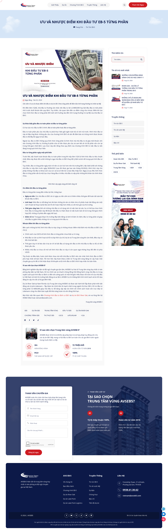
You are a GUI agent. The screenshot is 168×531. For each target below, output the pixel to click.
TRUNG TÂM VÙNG (51, 311)
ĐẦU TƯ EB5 (67, 311)
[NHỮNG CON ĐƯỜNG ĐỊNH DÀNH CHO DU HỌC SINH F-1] (116, 76)
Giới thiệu (55, 5)
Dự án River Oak (119, 163)
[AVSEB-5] (29, 475)
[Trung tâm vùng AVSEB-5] (28, 5)
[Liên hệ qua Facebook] (163, 514)
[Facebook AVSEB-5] (66, 515)
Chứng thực (93, 495)
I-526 (83, 315)
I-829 (132, 168)
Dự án (64, 5)
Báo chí (116, 143)
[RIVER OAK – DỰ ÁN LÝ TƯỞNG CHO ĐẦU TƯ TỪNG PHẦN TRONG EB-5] (116, 87)
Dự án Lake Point (69, 499)
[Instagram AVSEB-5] (76, 515)
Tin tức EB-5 (90, 27)
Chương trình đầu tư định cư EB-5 (56, 295)
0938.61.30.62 (130, 490)
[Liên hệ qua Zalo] (163, 509)
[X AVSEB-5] (86, 515)
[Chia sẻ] (25, 320)
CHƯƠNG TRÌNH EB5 (32, 315)
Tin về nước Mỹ (119, 130)
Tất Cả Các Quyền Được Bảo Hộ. (137, 515)
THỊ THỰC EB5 (49, 315)
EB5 (26, 311)
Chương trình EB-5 (77, 5)
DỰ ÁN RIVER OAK (82, 311)
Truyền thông (92, 5)
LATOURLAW (72, 315)
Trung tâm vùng (119, 168)
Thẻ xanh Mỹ (135, 163)
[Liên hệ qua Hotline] (163, 519)
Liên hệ (103, 5)
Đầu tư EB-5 (133, 159)
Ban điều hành (68, 486)
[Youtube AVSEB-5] (71, 515)
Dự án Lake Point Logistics (72, 503)
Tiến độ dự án (94, 503)
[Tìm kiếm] (141, 59)
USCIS (61, 315)
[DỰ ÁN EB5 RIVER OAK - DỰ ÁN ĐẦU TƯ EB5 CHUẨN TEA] (128, 213)
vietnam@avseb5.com (132, 495)
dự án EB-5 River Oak (80, 295)
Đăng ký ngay (34, 452)
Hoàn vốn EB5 (118, 159)
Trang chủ (79, 27)
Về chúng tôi (67, 482)
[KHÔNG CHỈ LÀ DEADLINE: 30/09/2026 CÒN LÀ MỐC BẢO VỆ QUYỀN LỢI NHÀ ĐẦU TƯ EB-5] (116, 99)
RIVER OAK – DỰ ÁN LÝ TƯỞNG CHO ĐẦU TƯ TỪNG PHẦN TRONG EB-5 (132, 88)
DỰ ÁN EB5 (36, 311)
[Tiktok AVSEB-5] (81, 515)
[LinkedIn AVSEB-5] (91, 515)
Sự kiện (116, 136)
